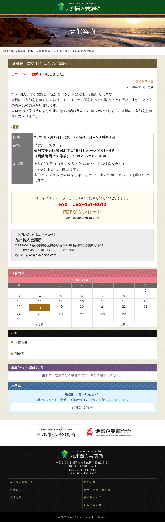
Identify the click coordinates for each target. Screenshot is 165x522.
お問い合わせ (93, 505)
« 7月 (40, 324)
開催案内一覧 (145, 81)
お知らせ (21, 342)
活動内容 (15, 497)
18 (40, 307)
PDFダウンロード (82, 212)
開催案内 (17, 273)
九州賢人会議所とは (23, 482)
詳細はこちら (82, 407)
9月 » (124, 324)
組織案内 (15, 490)
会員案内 (17, 385)
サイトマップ (92, 497)
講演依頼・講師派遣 (26, 367)
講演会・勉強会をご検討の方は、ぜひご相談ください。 (82, 375)
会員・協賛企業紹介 (97, 490)
